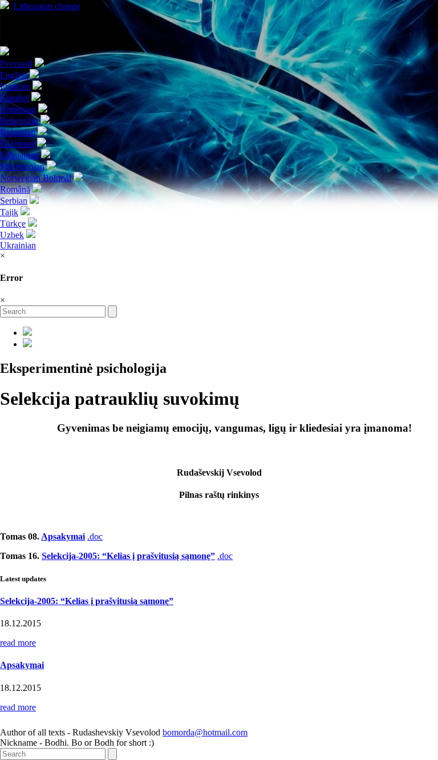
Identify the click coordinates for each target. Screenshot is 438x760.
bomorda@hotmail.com (205, 732)
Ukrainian (18, 245)
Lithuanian (47, 6)
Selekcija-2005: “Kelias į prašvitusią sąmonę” (128, 556)
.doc (95, 536)
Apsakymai (63, 536)
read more (18, 643)
